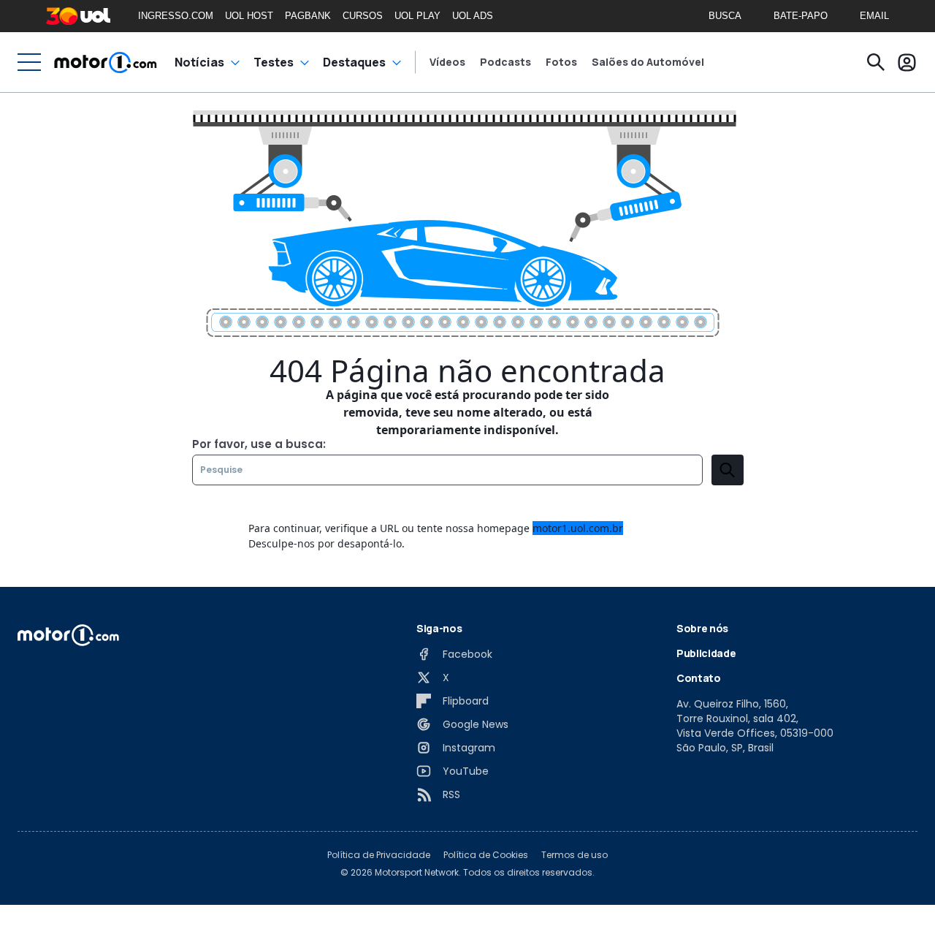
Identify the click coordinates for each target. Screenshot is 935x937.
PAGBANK (308, 15)
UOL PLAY (417, 15)
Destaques (354, 62)
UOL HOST (249, 15)
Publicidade (706, 653)
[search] (727, 470)
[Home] (105, 62)
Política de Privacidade (378, 855)
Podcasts (505, 62)
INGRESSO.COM (175, 15)
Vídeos (447, 62)
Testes (273, 62)
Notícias (199, 62)
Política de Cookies (485, 855)
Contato (698, 678)
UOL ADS (472, 15)
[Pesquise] (876, 62)
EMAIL (874, 15)
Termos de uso (574, 855)
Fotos (561, 62)
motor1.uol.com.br (578, 528)
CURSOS (363, 15)
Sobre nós (702, 628)
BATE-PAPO (801, 15)
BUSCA (725, 15)
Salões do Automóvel (648, 62)
